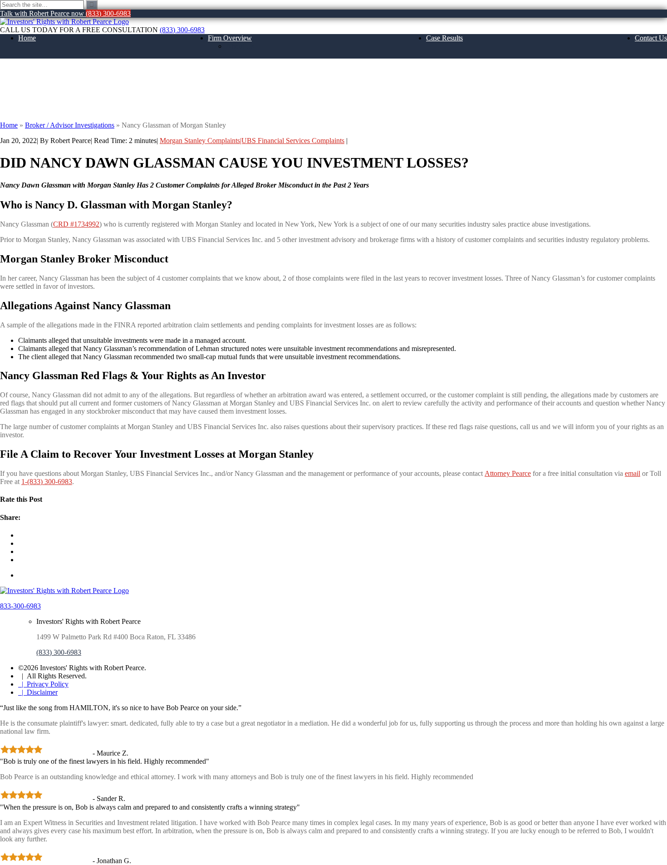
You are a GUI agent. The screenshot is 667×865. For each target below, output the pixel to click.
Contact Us (651, 38)
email (632, 473)
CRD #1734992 (76, 224)
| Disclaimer (38, 692)
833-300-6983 (20, 606)
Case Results (444, 38)
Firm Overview (230, 38)
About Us (240, 46)
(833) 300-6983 (182, 30)
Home (27, 38)
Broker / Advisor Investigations (69, 125)
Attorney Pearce (508, 473)
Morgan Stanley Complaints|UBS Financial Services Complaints (252, 140)
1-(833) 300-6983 (46, 481)
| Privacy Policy (43, 684)
